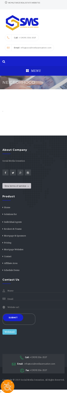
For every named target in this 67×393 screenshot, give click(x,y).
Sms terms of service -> (17, 185)
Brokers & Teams (12, 229)
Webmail (10, 332)
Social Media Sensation (32, 380)
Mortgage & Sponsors (15, 236)
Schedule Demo (12, 270)
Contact (7, 256)
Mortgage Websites (13, 249)
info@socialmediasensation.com (36, 363)
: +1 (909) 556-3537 (25, 37)
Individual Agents (13, 222)
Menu (35, 70)
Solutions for (10, 214)
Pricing (7, 242)
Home (7, 207)
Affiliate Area (10, 263)
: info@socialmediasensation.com (32, 47)
